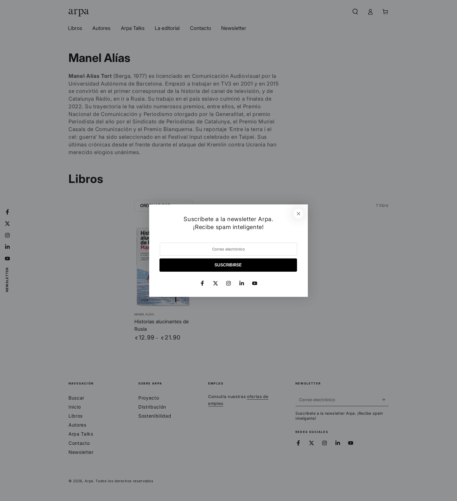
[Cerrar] (298, 213)
